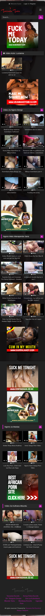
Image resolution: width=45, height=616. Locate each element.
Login (25, 4)
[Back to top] (38, 610)
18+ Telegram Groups (13, 598)
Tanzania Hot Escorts (33, 608)
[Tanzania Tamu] (18, 10)
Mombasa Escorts (25, 601)
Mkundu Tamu (9, 601)
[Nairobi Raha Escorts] (22, 47)
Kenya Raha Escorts (30, 596)
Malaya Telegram (22, 610)
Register (33, 4)
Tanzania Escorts (13, 596)
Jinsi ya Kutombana (32, 598)
